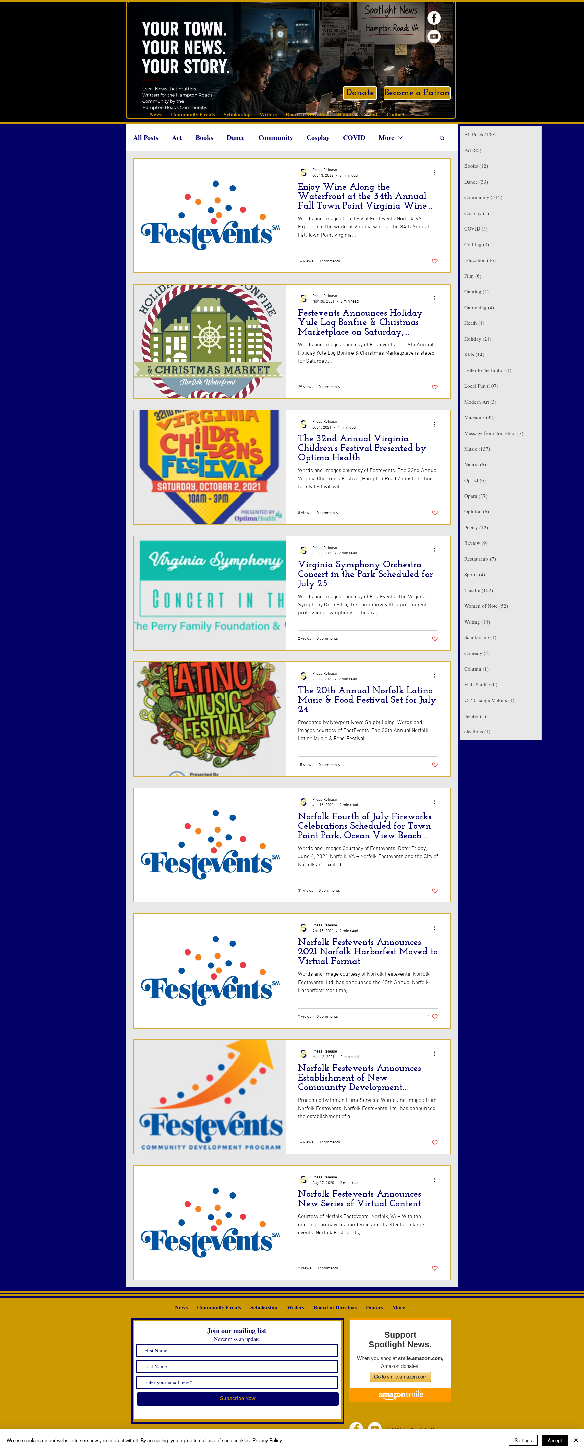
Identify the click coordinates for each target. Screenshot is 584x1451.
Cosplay (318, 137)
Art (177, 137)
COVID (354, 137)
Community (275, 137)
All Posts (146, 137)
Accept (555, 1440)
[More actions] (437, 172)
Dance (236, 137)
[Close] (576, 1440)
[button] (442, 138)
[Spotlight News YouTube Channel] (434, 36)
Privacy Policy (267, 1440)
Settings (523, 1440)
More (386, 137)
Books (204, 137)
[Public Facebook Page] (434, 18)
